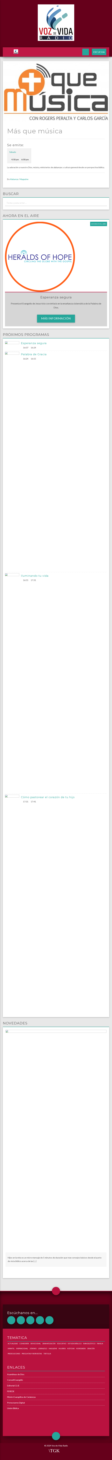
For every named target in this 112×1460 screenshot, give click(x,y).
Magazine (24, 179)
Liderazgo (42, 1348)
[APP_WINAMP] (40, 1320)
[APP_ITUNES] (30, 1320)
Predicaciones (14, 1354)
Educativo (61, 1343)
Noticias (71, 1348)
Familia (100, 1343)
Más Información (56, 318)
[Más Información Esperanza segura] (13, 345)
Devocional (35, 1343)
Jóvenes (33, 1348)
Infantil (11, 1348)
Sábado (12, 152)
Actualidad (13, 1343)
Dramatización (49, 1343)
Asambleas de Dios (15, 1374)
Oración (91, 1348)
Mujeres (62, 1348)
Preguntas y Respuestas (32, 1354)
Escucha (99, 52)
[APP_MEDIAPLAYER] (49, 1320)
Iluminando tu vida (35, 575)
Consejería (24, 1343)
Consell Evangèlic (15, 1380)
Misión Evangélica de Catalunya (21, 1397)
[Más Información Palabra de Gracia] (13, 461)
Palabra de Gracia (34, 354)
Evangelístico (89, 1343)
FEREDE (10, 1391)
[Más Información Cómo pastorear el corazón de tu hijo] (13, 904)
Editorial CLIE (13, 1385)
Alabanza (14, 179)
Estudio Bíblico (75, 1343)
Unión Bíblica (13, 1408)
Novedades (81, 1348)
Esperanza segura (34, 343)
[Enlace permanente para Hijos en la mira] (56, 1141)
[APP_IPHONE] (21, 1320)
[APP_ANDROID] (11, 1320)
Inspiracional (22, 1348)
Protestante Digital (16, 1402)
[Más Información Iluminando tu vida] (13, 682)
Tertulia (47, 1354)
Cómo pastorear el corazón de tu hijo (48, 797)
